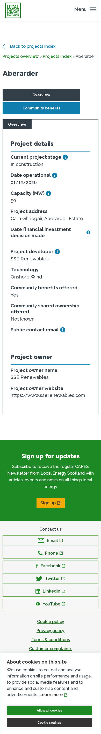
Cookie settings (49, 722)
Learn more (51, 694)
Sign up (48, 502)
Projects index (57, 56)
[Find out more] (65, 157)
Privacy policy (50, 630)
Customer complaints (50, 648)
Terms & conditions (50, 639)
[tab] (41, 95)
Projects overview (21, 56)
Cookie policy (50, 621)
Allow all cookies (49, 710)
